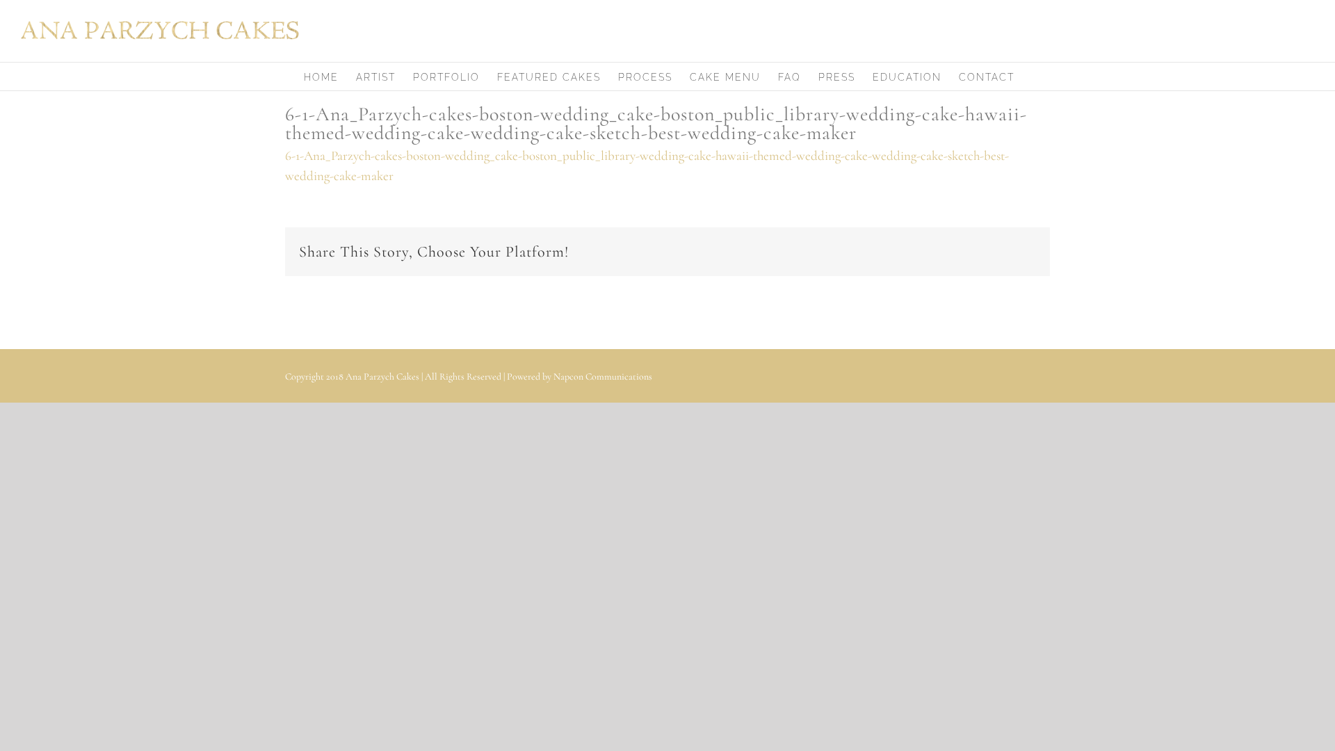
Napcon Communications (602, 376)
